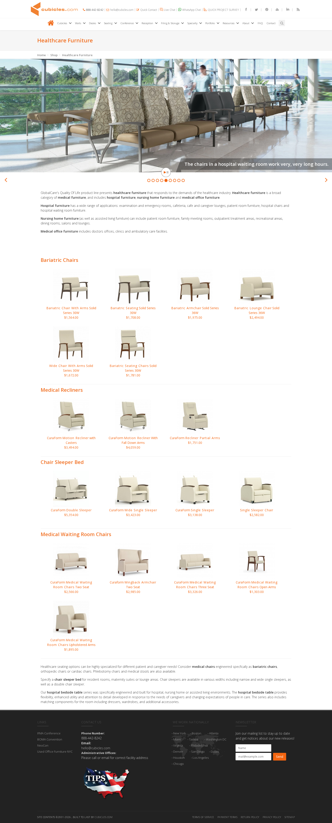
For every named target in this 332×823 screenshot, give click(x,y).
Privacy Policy (272, 817)
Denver (178, 751)
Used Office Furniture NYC (54, 751)
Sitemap (290, 817)
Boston (196, 733)
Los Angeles (201, 758)
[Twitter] (254, 10)
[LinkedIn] (286, 10)
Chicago (178, 764)
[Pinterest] (265, 10)
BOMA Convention (49, 739)
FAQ (260, 23)
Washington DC (216, 739)
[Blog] (296, 10)
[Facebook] (244, 10)
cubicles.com (103, 817)
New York (179, 733)
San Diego (198, 751)
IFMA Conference (49, 733)
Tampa (193, 739)
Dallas (215, 751)
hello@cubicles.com (95, 748)
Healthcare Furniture (77, 55)
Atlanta (213, 733)
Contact (271, 23)
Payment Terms (227, 817)
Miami (177, 739)
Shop (54, 55)
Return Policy (250, 817)
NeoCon (42, 745)
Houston (179, 758)
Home (41, 55)
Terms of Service (203, 817)
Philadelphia (199, 745)
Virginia (178, 745)
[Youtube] (275, 10)
